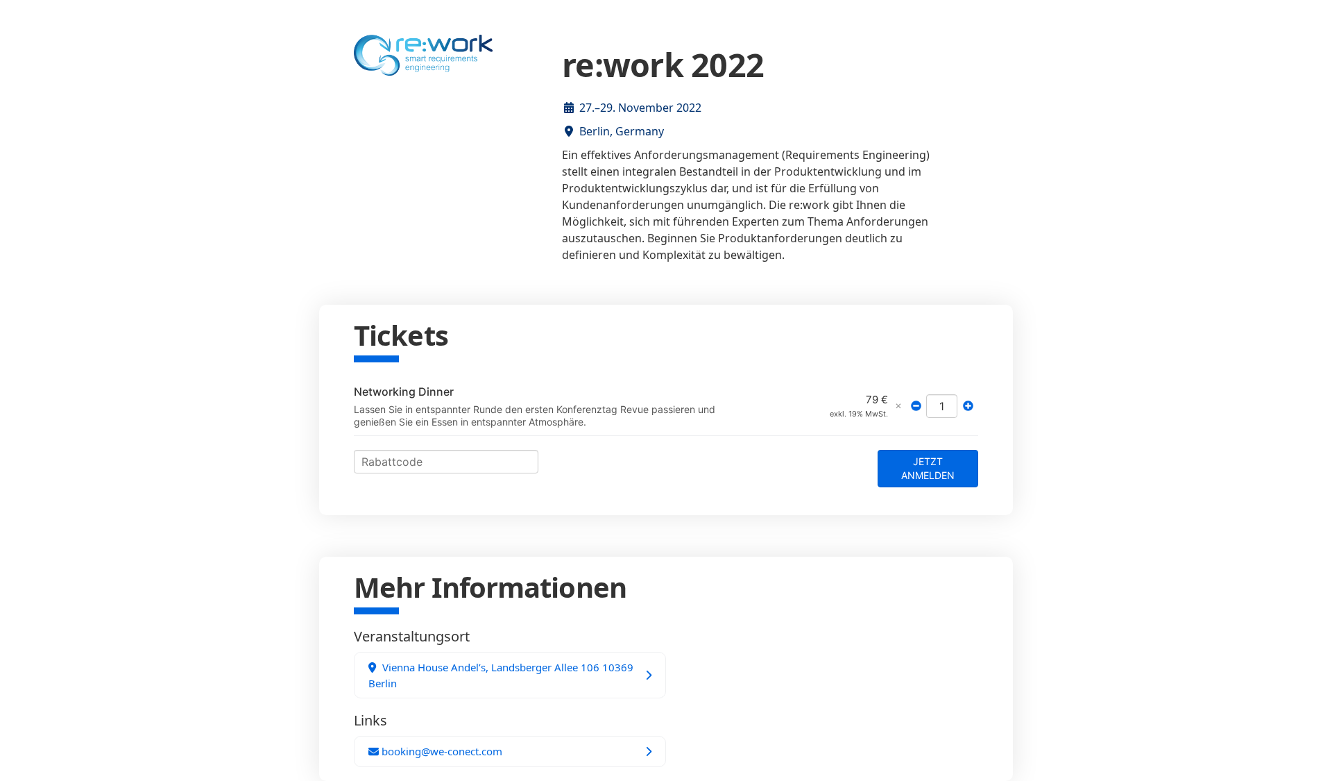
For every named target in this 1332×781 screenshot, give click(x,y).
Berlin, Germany (621, 131)
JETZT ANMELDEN (928, 468)
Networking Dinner (404, 391)
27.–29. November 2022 (640, 107)
